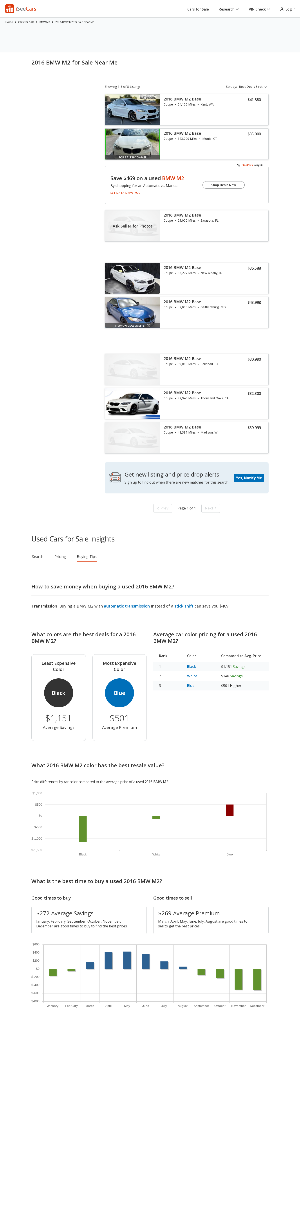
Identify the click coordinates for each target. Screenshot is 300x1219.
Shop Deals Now (223, 185)
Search (37, 556)
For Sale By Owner (133, 157)
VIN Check (257, 9)
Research (227, 9)
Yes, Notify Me (249, 477)
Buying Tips (87, 556)
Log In (290, 9)
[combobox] (254, 86)
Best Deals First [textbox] (251, 86)
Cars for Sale (198, 9)
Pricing (60, 556)
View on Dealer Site (130, 326)
